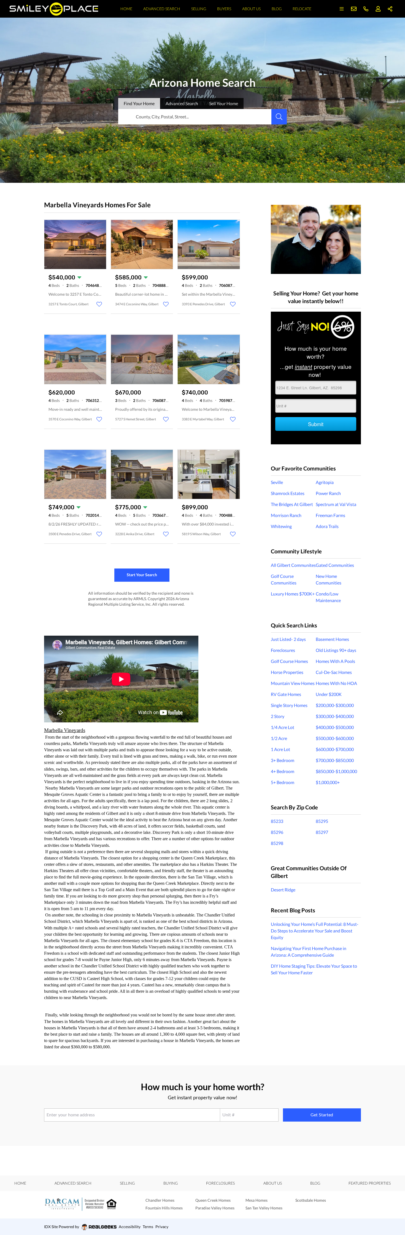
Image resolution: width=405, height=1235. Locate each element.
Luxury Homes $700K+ (293, 593)
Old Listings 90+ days (336, 650)
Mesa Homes (256, 1200)
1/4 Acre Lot (282, 727)
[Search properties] (279, 116)
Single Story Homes (289, 705)
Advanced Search (161, 8)
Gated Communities (335, 565)
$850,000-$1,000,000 (336, 771)
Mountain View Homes (293, 683)
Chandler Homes (159, 1200)
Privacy (161, 1226)
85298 (277, 843)
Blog (277, 8)
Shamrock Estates (287, 493)
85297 (322, 832)
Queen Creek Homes (213, 1200)
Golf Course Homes (289, 661)
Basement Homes (332, 639)
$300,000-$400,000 (335, 716)
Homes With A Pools (335, 661)
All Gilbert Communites (293, 565)
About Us (251, 8)
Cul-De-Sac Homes (334, 672)
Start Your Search (142, 574)
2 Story (277, 716)
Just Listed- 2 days (288, 639)
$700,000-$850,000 (335, 760)
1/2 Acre (279, 738)
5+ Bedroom (282, 782)
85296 (277, 832)
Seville (277, 482)
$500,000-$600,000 (335, 738)
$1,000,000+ (328, 782)
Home (126, 8)
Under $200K (329, 694)
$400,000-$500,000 (335, 727)
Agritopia (325, 482)
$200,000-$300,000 (335, 705)
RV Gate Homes (286, 694)
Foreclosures (283, 650)
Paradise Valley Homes (214, 1208)
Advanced (182, 103)
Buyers (224, 8)
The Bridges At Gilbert (292, 504)
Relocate (302, 8)
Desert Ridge (283, 889)
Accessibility (130, 1226)
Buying (170, 1183)
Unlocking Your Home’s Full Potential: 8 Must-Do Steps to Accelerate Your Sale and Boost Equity (314, 930)
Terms (148, 1226)
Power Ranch (328, 493)
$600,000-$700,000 (335, 749)
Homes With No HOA (336, 683)
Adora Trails (327, 526)
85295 (322, 821)
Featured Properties (370, 1183)
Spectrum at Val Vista (336, 504)
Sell (223, 103)
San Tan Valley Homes (263, 1208)
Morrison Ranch (286, 515)
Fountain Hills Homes (164, 1208)
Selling (198, 8)
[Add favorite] (99, 304)
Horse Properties (287, 672)
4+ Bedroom (282, 771)
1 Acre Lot (280, 749)
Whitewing (281, 526)
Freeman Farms (330, 515)
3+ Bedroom (282, 760)
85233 (277, 821)
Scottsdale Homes (310, 1200)
